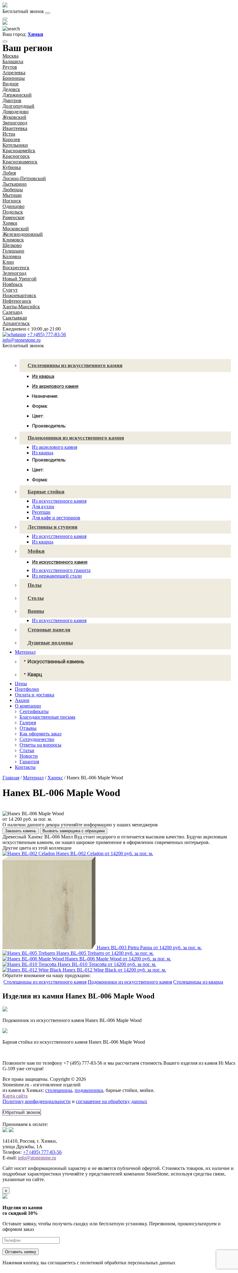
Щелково (12, 245)
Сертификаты (34, 711)
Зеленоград (14, 273)
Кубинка (11, 167)
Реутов (9, 67)
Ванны (36, 611)
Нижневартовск (19, 295)
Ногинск (11, 200)
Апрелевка (13, 72)
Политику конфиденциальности (36, 1101)
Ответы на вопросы (40, 744)
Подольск (12, 211)
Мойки (36, 551)
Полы (35, 585)
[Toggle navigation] (47, 13)
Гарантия (29, 761)
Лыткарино (14, 184)
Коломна (11, 256)
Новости (29, 756)
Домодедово (15, 111)
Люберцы (12, 189)
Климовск (13, 239)
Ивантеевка (14, 128)
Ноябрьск (12, 284)
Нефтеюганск (16, 301)
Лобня (9, 172)
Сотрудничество (37, 739)
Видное (10, 83)
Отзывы (28, 728)
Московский (15, 228)
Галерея (28, 722)
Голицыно (13, 250)
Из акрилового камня (54, 447)
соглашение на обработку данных (111, 1101)
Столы (36, 598)
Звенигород (14, 122)
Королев (11, 139)
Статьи (27, 750)
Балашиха (12, 61)
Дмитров (11, 100)
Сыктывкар (14, 317)
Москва (10, 55)
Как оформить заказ (40, 733)
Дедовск (11, 89)
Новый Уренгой (19, 278)
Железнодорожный (22, 234)
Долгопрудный (18, 106)
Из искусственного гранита (61, 570)
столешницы (58, 1090)
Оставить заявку (20, 1251)
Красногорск (16, 156)
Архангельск (16, 323)
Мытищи (12, 195)
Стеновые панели (49, 630)
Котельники (15, 145)
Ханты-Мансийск (21, 306)
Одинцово (13, 206)
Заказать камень (20, 831)
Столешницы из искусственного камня (75, 365)
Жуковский (14, 117)
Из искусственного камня (59, 501)
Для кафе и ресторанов (56, 517)
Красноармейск (18, 150)
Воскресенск (15, 267)
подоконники (89, 1090)
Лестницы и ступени (52, 527)
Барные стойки (46, 492)
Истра (8, 133)
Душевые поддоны (50, 643)
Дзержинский (17, 94)
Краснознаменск (19, 161)
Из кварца (42, 452)
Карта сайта (15, 1095)
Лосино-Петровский (24, 178)
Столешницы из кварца (198, 982)
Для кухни (43, 506)
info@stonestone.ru (21, 340)
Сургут (10, 289)
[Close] (4, 41)
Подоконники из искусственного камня (76, 438)
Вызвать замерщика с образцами (73, 831)
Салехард (12, 312)
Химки (9, 223)
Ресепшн (41, 512)
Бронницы (13, 78)
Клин (8, 262)
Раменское (13, 217)
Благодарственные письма (47, 717)
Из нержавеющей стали (57, 575)
